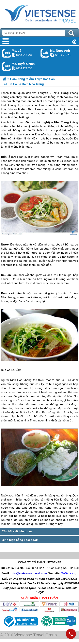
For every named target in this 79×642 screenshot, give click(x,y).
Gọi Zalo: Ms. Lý (6, 53)
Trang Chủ (39, 13)
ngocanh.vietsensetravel (52, 55)
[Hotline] (71, 634)
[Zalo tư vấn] (71, 621)
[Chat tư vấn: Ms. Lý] (14, 55)
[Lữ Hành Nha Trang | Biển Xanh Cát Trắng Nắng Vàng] (4, 78)
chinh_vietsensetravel (14, 68)
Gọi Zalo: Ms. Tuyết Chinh (6, 66)
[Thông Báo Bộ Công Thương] (20, 627)
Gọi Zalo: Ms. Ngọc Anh (44, 53)
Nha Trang (61, 122)
